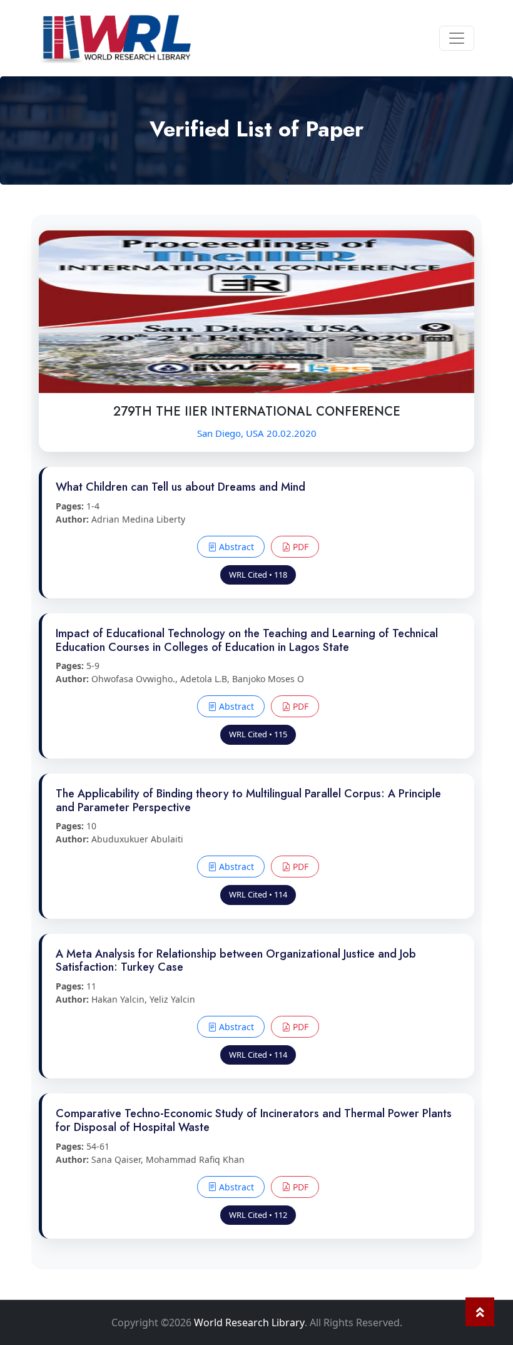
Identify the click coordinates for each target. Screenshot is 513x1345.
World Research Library (249, 1322)
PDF (299, 547)
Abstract (235, 547)
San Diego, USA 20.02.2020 (257, 433)
